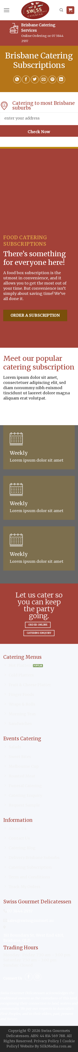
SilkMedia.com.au (56, 1046)
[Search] (61, 10)
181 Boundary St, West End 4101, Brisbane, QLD (33, 938)
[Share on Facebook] (26, 79)
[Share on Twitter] (35, 79)
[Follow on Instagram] (37, 977)
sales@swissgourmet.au (30, 920)
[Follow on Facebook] (29, 977)
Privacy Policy (46, 1041)
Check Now (39, 131)
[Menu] (6, 10)
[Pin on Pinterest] (52, 79)
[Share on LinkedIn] (61, 79)
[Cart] (71, 10)
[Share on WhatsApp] (17, 79)
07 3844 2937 (19, 911)
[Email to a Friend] (44, 79)
